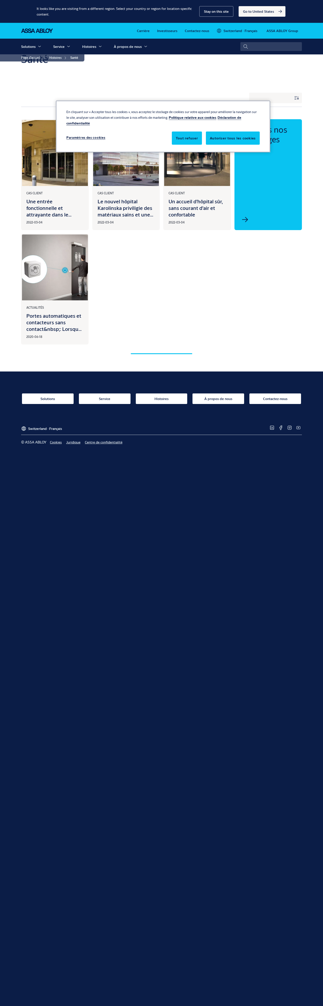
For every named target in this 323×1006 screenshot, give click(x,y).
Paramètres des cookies (85, 137)
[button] (216, 11)
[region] (163, 126)
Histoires (89, 46)
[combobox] (271, 46)
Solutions (28, 46)
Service (59, 46)
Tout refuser (187, 138)
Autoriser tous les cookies (233, 138)
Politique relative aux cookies (192, 117)
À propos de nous (128, 46)
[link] (262, 11)
